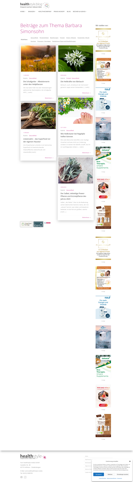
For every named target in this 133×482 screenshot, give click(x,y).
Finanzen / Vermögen (44, 41)
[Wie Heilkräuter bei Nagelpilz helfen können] (75, 110)
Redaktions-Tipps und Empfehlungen (64, 41)
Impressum (119, 478)
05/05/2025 (63, 75)
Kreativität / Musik (83, 38)
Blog (69, 11)
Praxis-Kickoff (59, 11)
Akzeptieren (99, 474)
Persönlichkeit (44, 38)
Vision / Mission (71, 38)
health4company (44, 11)
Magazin (31, 11)
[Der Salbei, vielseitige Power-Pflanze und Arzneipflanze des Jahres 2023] (75, 170)
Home (22, 11)
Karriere (33, 41)
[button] (130, 461)
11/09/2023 (26, 132)
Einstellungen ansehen (122, 474)
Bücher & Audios (79, 11)
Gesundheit (34, 38)
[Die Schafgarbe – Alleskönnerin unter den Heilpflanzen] (38, 58)
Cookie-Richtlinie (102, 478)
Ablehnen (110, 474)
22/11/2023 (63, 127)
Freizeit (62, 38)
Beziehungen (54, 38)
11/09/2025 (26, 75)
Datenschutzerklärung (111, 478)
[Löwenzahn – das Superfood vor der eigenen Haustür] (38, 116)
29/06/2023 (63, 187)
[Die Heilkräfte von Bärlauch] (75, 58)
